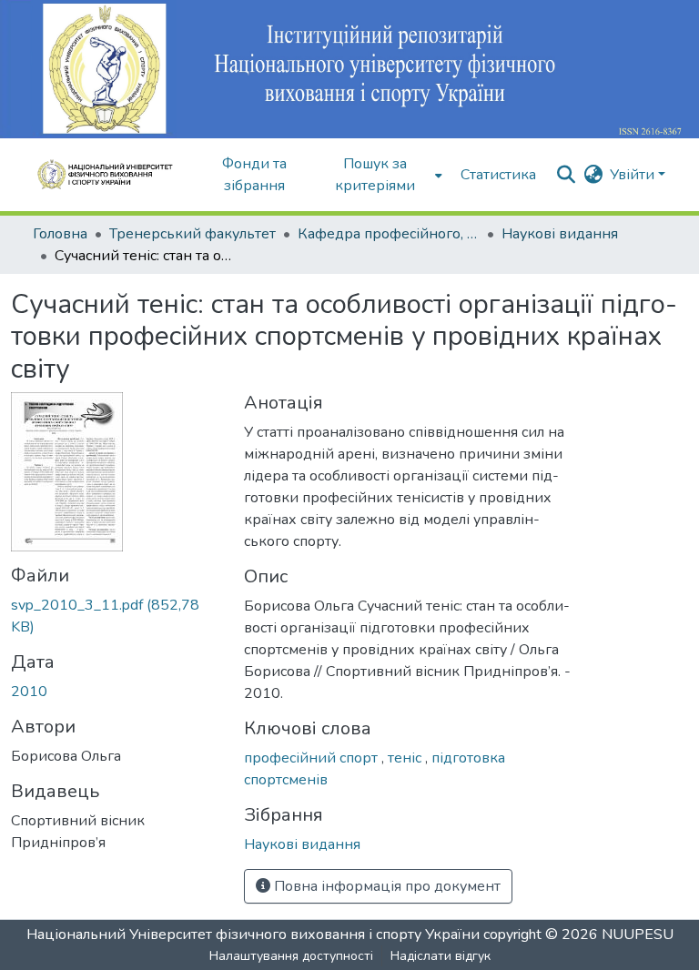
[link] (116, 616)
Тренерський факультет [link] (192, 234)
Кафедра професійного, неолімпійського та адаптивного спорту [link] (389, 234)
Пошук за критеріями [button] (375, 175)
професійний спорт (312, 758)
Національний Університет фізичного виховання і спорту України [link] (253, 935)
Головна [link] (60, 234)
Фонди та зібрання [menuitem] (254, 175)
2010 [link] (29, 692)
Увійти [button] (634, 175)
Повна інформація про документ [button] (385, 886)
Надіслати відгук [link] (440, 956)
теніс (406, 758)
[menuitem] (380, 174)
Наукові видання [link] (559, 234)
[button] (111, 175)
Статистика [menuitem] (498, 175)
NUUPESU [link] (638, 935)
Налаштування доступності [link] (291, 956)
